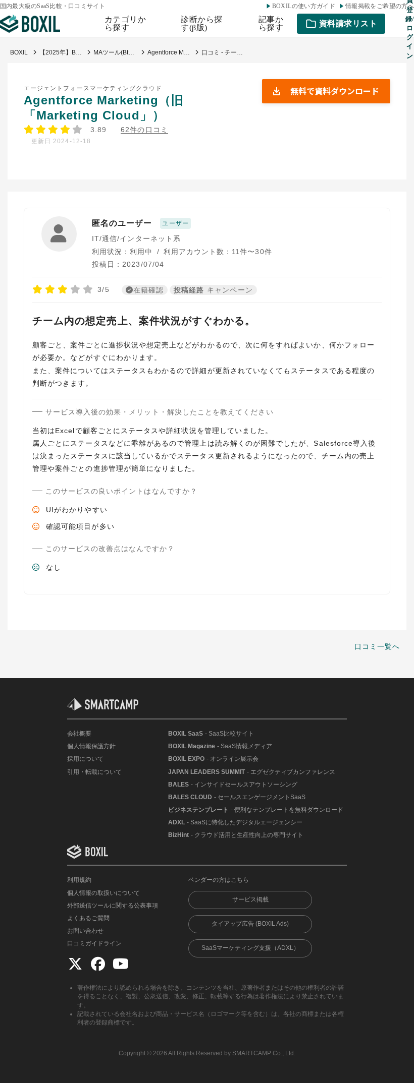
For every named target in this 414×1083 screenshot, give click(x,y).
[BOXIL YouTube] (121, 963)
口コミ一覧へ (377, 646)
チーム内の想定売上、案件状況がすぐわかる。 (143, 320)
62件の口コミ (144, 130)
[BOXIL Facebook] (98, 963)
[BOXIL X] (75, 963)
